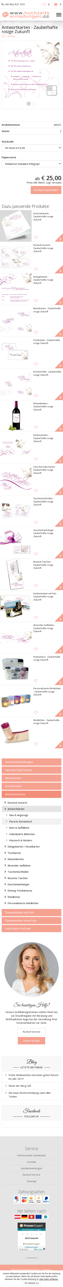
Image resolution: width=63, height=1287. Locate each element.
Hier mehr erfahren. (48, 1279)
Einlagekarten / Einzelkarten (24, 846)
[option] (31, 70)
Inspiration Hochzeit (18, 928)
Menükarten (13, 778)
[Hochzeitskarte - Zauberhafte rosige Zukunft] (16, 226)
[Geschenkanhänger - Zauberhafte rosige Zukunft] (16, 542)
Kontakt (31, 1162)
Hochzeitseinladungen (19, 762)
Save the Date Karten (18, 770)
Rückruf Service (31, 1031)
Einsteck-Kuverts (17, 802)
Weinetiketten (16, 859)
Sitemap (31, 1181)
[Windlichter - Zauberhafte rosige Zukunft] (16, 733)
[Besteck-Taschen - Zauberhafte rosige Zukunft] (16, 574)
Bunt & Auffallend (19, 827)
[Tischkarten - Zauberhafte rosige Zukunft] (16, 352)
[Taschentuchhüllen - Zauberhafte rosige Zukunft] (16, 511)
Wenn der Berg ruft (20, 1085)
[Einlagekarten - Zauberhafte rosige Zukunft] (16, 289)
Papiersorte (9, 157)
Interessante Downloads (31, 1155)
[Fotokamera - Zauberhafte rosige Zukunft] (16, 669)
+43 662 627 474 (14, 4)
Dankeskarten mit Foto (19, 912)
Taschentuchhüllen (18, 871)
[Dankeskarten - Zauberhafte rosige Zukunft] (16, 447)
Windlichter (14, 897)
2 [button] (34, 103)
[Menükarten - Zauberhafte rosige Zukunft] (16, 321)
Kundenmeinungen (31, 1168)
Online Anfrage (31, 1040)
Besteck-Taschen (18, 878)
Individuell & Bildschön (22, 834)
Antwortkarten (16, 809)
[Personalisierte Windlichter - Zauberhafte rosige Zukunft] (16, 701)
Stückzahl (7, 141)
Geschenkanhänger (19, 884)
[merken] (8, 36)
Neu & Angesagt (18, 815)
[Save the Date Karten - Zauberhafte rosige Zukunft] (16, 479)
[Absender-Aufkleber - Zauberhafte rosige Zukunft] (16, 637)
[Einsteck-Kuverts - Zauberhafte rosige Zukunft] (16, 257)
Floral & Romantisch (20, 821)
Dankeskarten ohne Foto (21, 920)
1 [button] (29, 103)
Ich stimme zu (31, 1282)
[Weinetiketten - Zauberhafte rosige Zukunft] (16, 416)
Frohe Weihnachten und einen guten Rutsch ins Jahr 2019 (33, 1076)
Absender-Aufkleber (19, 865)
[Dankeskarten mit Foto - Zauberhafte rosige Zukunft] (16, 606)
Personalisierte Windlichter (23, 903)
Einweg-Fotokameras (20, 890)
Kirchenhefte (13, 786)
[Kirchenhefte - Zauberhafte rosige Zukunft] (16, 384)
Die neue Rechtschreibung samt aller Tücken (30, 1094)
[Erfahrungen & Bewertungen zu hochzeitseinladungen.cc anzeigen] (31, 1238)
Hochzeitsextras (15, 794)
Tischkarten (14, 853)
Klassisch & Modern (20, 840)
